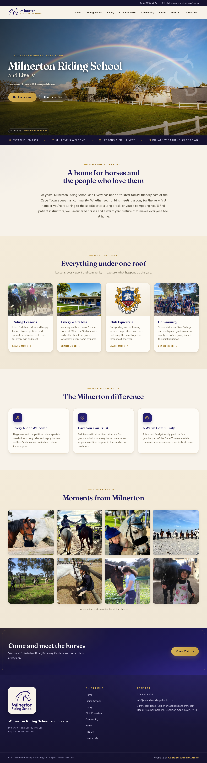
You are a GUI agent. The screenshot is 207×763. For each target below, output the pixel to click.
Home (78, 12)
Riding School (94, 12)
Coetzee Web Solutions (183, 757)
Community (147, 12)
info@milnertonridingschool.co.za (182, 2)
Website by (28, 130)
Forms (162, 12)
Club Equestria (127, 12)
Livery (110, 12)
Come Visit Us (53, 97)
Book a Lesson (22, 97)
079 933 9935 (150, 2)
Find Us (175, 12)
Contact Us (191, 12)
